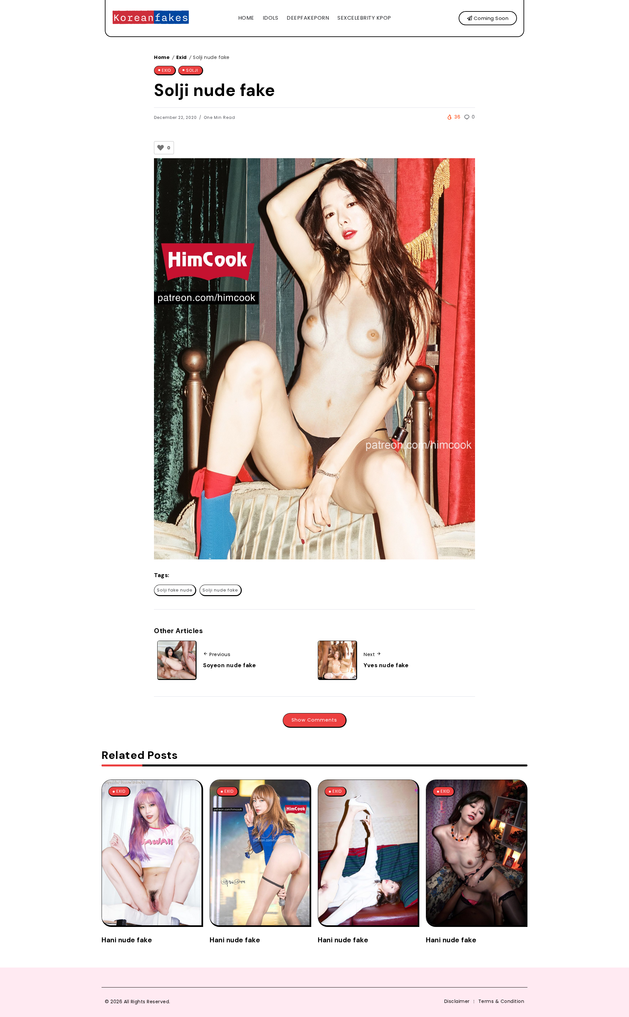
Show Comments (314, 720)
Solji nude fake (220, 590)
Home (162, 57)
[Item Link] (151, 852)
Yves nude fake (386, 665)
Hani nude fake (127, 939)
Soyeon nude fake (229, 665)
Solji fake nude (175, 590)
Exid (181, 57)
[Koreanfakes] (150, 18)
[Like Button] (160, 148)
